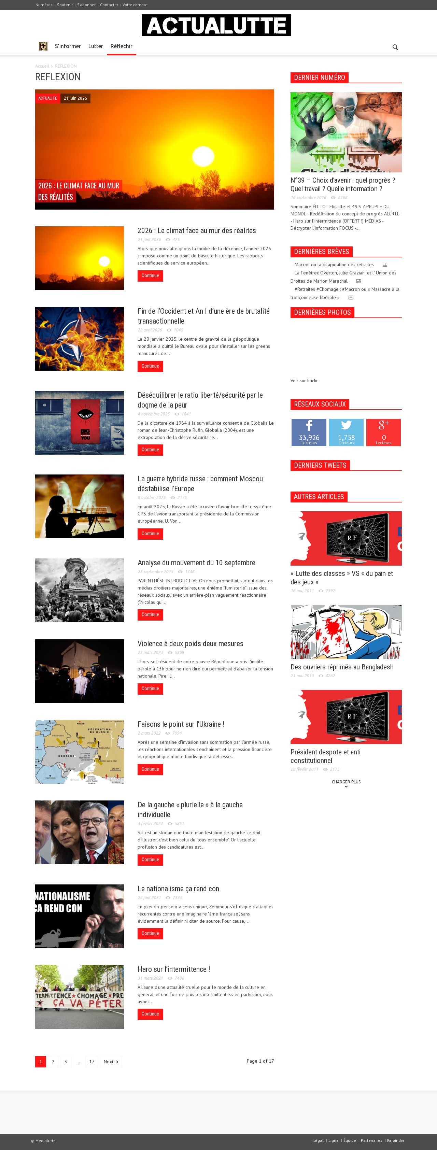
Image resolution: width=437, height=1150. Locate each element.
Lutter (95, 46)
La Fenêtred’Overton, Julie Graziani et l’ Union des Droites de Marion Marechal (343, 277)
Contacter (109, 4)
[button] (395, 46)
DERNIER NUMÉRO (319, 77)
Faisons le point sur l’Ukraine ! (181, 724)
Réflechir (121, 46)
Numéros (44, 4)
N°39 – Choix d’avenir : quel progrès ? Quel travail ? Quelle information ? (343, 184)
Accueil (42, 66)
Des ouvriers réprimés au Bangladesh (342, 667)
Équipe (349, 1140)
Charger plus (346, 782)
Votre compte (135, 4)
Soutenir (65, 4)
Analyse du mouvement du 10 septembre (196, 562)
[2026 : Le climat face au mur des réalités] (154, 150)
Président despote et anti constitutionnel (326, 756)
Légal (318, 1140)
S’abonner (86, 4)
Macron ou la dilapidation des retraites (334, 264)
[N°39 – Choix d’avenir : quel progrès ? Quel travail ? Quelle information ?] (346, 132)
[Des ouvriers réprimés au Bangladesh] (346, 631)
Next (109, 1062)
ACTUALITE (48, 98)
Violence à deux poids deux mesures (190, 643)
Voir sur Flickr (304, 381)
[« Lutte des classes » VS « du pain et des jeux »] (346, 538)
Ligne (333, 1140)
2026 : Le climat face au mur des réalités (197, 230)
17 (92, 1062)
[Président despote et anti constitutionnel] (346, 716)
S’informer (68, 46)
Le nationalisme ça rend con (178, 888)
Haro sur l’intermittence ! (174, 969)
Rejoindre (396, 1140)
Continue (150, 275)
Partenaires (371, 1140)
